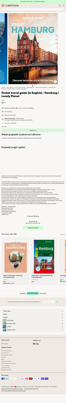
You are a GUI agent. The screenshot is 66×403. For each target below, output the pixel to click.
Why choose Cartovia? (6, 350)
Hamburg (3, 138)
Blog (2, 359)
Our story (3, 357)
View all (62, 234)
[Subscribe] (56, 301)
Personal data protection (31, 388)
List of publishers (5, 365)
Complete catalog (5, 367)
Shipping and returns (6, 361)
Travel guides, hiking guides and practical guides (28, 138)
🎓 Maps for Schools (6, 369)
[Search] (63, 9)
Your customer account (6, 355)
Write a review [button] (33, 228)
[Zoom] (55, 81)
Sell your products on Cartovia (8, 363)
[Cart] (59, 5)
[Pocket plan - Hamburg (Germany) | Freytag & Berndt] (44, 261)
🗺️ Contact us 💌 (5, 353)
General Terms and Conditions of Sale (12, 388)
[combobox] (33, 9)
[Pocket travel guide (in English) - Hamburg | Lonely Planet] (33, 158)
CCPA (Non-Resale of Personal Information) (13, 390)
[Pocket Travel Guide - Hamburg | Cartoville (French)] (15, 261)
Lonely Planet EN (11, 138)
